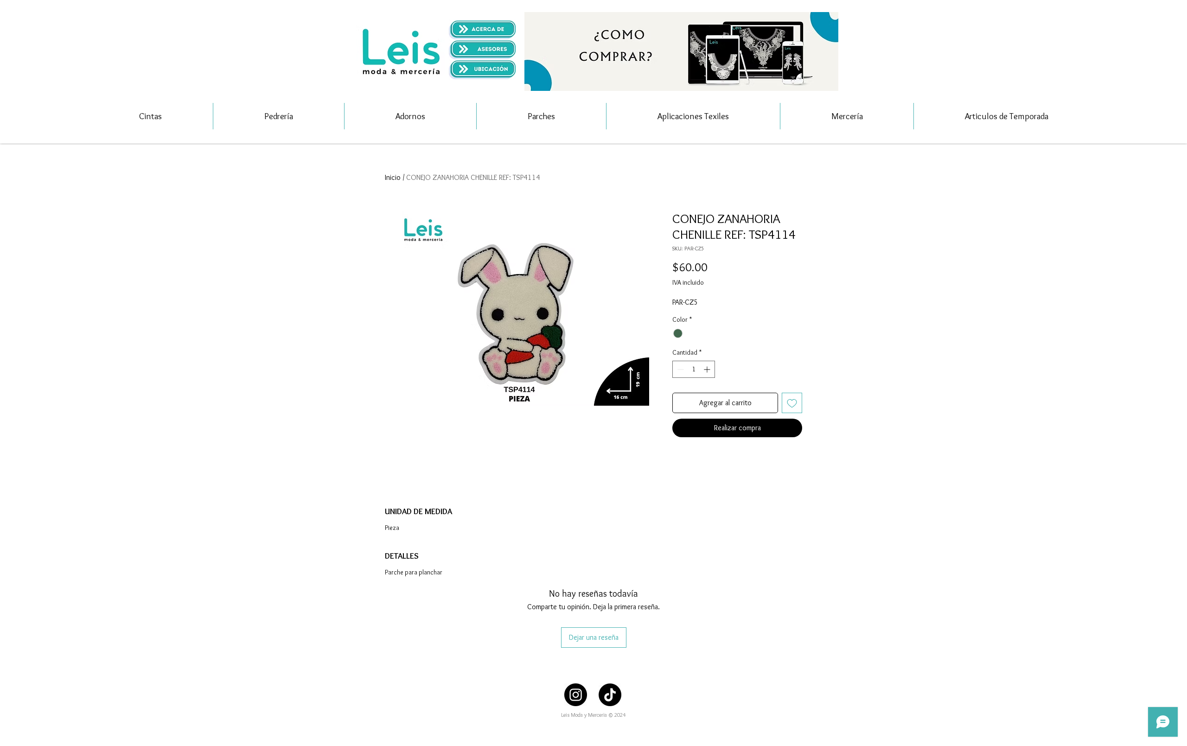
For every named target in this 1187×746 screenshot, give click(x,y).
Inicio (393, 177)
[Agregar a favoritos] (792, 403)
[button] (681, 51)
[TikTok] (610, 694)
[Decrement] (679, 369)
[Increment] (708, 369)
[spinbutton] (693, 369)
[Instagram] (575, 694)
